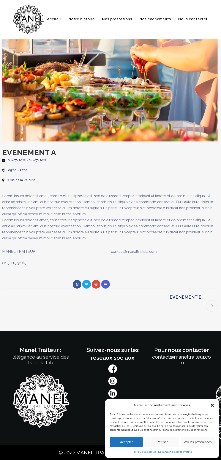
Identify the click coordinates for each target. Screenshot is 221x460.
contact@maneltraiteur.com (134, 251)
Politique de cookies (144, 451)
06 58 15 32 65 (14, 263)
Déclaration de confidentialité (175, 451)
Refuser (162, 442)
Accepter (126, 442)
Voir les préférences (198, 442)
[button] (212, 405)
